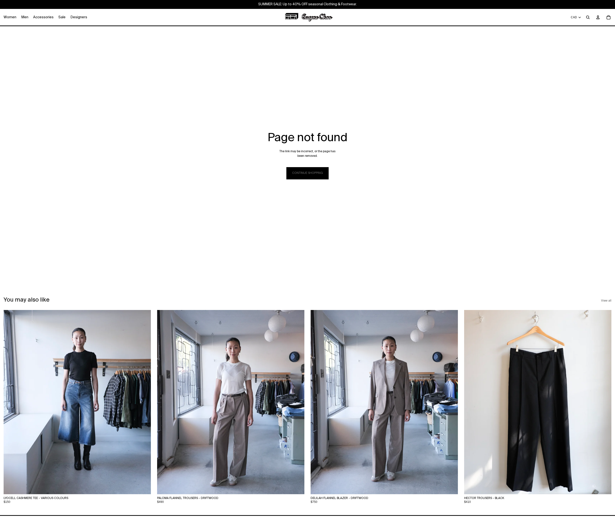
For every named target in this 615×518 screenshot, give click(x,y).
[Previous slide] (11, 402)
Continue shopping (307, 173)
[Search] (588, 17)
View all (606, 300)
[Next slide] (143, 402)
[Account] (598, 17)
